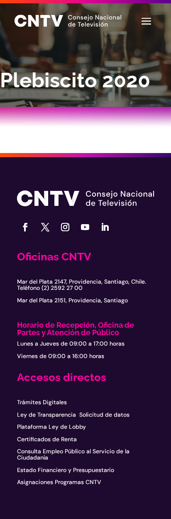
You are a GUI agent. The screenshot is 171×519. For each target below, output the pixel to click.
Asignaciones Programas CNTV (59, 482)
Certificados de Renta (47, 439)
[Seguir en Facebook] (25, 227)
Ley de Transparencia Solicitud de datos (73, 414)
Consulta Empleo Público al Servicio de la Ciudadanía (73, 454)
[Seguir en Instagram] (65, 227)
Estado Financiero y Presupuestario (65, 470)
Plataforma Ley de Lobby (51, 426)
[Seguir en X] (45, 227)
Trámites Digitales (42, 402)
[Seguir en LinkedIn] (105, 227)
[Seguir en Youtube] (85, 227)
